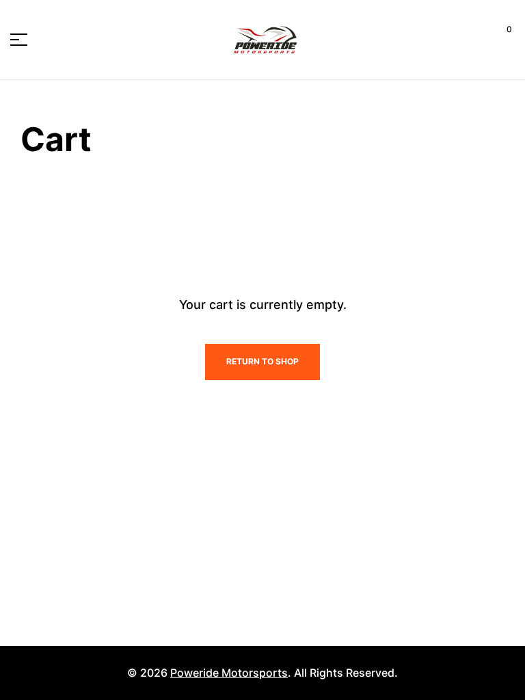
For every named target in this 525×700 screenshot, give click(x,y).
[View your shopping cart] (498, 39)
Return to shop (262, 361)
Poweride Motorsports (229, 672)
